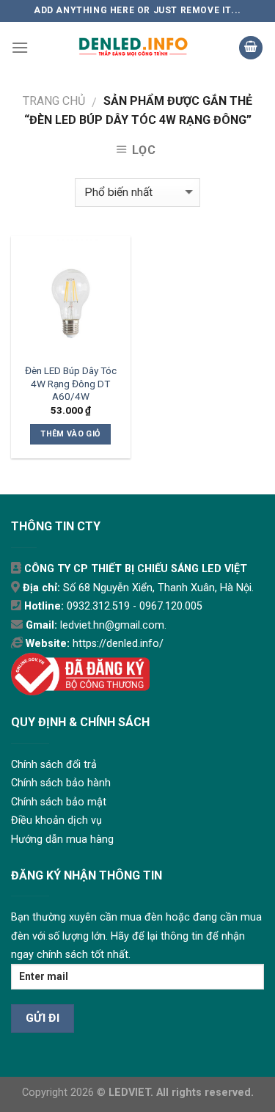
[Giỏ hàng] (251, 48)
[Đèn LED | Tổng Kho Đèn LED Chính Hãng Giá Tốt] (133, 47)
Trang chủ (54, 101)
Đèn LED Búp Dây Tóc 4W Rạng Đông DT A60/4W (71, 383)
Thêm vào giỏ (70, 434)
